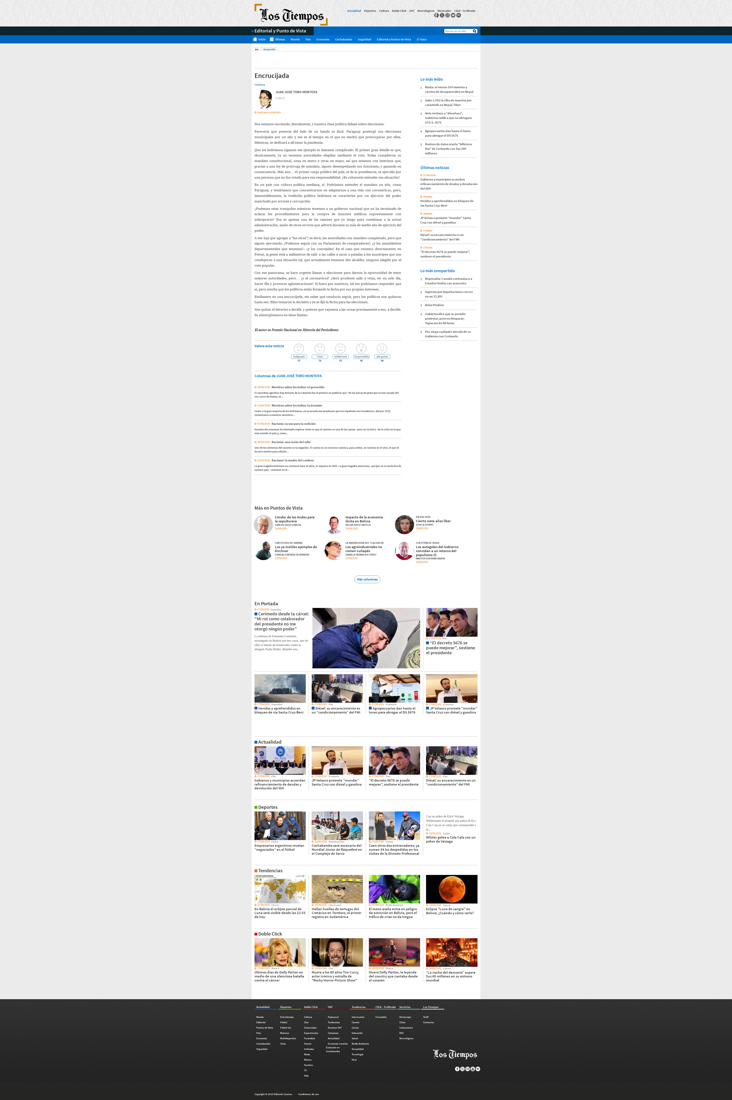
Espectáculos (311, 1033)
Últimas (280, 39)
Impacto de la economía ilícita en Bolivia (364, 519)
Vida (306, 1075)
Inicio (262, 39)
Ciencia (355, 1022)
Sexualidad (358, 1049)
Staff (425, 1017)
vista (254, 609)
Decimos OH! (335, 1027)
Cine (306, 1022)
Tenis (283, 1043)
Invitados (309, 1049)
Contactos (428, 1022)
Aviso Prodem (434, 305)
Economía (322, 39)
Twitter (442, 15)
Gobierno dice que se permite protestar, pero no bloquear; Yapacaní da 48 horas (445, 318)
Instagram (447, 15)
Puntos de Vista (264, 1027)
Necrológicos (425, 11)
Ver (258, 49)
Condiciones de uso (308, 1094)
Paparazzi (333, 1017)
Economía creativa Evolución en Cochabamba (337, 1047)
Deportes (370, 11)
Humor (307, 1043)
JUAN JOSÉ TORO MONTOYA (296, 92)
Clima (402, 1022)
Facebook (436, 15)
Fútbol (283, 1022)
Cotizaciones (406, 1027)
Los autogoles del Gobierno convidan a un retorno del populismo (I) (437, 550)
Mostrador (444, 11)
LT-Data (421, 39)
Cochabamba (343, 39)
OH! (411, 11)
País (308, 39)
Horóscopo (405, 1017)
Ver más (256, 748)
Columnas (333, 1033)
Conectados (310, 1027)
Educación (357, 1033)
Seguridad (364, 39)
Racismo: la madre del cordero (293, 460)
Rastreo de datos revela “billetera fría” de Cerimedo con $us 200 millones (448, 148)
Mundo (295, 39)
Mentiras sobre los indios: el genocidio (298, 387)
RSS (401, 1033)
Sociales (308, 1065)
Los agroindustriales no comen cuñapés (363, 548)
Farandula (381, 1017)
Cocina (355, 1027)
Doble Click (399, 11)
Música (307, 1059)
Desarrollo (269, 49)
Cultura (384, 11)
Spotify (458, 15)
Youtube (453, 15)
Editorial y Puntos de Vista (394, 39)
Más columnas (367, 579)
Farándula (309, 1038)
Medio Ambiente (360, 1043)
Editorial (261, 1022)
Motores (284, 1033)
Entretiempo (287, 1017)
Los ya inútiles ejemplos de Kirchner (296, 548)
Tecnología (357, 1054)
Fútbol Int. (286, 1027)
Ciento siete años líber (433, 521)
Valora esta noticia (269, 345)
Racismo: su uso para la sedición (294, 424)
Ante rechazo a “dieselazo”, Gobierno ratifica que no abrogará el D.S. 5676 (448, 117)
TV (305, 1070)
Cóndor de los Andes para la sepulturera (295, 519)
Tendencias (334, 1022)
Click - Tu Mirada (464, 11)
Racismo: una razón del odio (291, 442)
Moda (307, 1054)
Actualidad (354, 11)
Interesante (358, 1017)
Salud (355, 1038)
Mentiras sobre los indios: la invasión (297, 405)
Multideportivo (288, 1038)
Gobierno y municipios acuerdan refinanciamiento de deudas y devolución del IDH (449, 184)
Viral (354, 1059)
